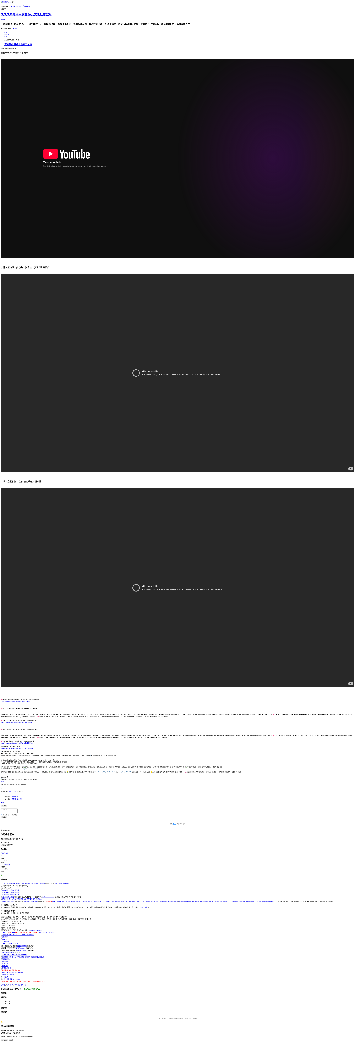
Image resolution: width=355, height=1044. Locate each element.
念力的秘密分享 (225, 901)
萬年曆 (4, 939)
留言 (15, 791)
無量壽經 (188, 901)
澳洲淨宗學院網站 (8, 897)
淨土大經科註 (105, 901)
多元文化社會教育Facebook (11, 979)
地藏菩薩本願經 (160, 901)
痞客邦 (11, 791)
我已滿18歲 (4, 1040)
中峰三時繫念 (65, 901)
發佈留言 (3, 817)
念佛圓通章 (210, 901)
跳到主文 (4, 19)
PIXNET (164, 1018)
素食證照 (5, 957)
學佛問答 (138, 901)
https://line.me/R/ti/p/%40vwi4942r (105, 772)
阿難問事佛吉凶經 (172, 901)
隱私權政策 (188, 1018)
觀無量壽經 (195, 901)
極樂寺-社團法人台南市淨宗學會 (12, 972)
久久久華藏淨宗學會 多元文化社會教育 (26, 14)
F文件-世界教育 (17, 799)
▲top (2, 802)
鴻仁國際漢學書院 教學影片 (33, 899)
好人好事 (5, 963)
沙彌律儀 (152, 901)
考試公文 (5, 977)
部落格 (6, 34)
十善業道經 (145, 901)
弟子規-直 (10, 985)
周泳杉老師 (250, 901)
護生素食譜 (6, 959)
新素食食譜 (23, 955)
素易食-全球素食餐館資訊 (11, 943)
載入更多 (3, 805)
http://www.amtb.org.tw (31, 901)
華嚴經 (73, 901)
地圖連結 (42, 932)
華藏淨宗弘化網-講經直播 (10, 892)
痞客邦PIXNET (22, 946)
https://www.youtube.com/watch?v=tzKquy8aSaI (15, 701)
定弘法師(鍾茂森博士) (269, 901)
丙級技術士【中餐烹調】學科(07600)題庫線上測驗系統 (26, 957)
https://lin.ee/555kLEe (124, 772)
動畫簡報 (5, 961)
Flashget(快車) (143, 907)
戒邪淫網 (5, 937)
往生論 (217, 901)
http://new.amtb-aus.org (48, 897)
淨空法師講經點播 (8, 952)
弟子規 (3, 985)
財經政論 (16, 28)
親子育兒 (15, 797)
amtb (2, 781)
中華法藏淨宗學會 (8, 975)
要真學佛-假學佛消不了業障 (18, 44)
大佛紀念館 (6, 941)
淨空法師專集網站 (8, 901)
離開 (10, 1040)
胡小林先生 (257, 901)
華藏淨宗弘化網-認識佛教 (10, 890)
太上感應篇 (131, 901)
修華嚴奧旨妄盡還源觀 (83, 901)
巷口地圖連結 (49, 932)
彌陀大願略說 (56, 901)
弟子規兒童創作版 (20, 985)
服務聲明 (195, 1018)
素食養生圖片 (14, 955)
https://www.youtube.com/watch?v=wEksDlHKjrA (17, 743)
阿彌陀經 (182, 901)
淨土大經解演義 (96, 901)
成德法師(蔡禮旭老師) (239, 901)
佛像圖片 (5, 966)
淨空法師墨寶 (6, 968)
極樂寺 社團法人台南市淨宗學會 (12, 899)
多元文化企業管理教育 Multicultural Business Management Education (23, 883)
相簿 (5, 32)
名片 (5, 37)
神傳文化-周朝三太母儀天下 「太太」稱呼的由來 (18, 935)
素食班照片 (6, 955)
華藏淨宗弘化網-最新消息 (10, 894)
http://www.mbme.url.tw (61, 883)
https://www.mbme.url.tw (30, 769)
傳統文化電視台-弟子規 (119, 901)
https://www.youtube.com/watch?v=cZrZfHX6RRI (17, 748)
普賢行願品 (203, 901)
